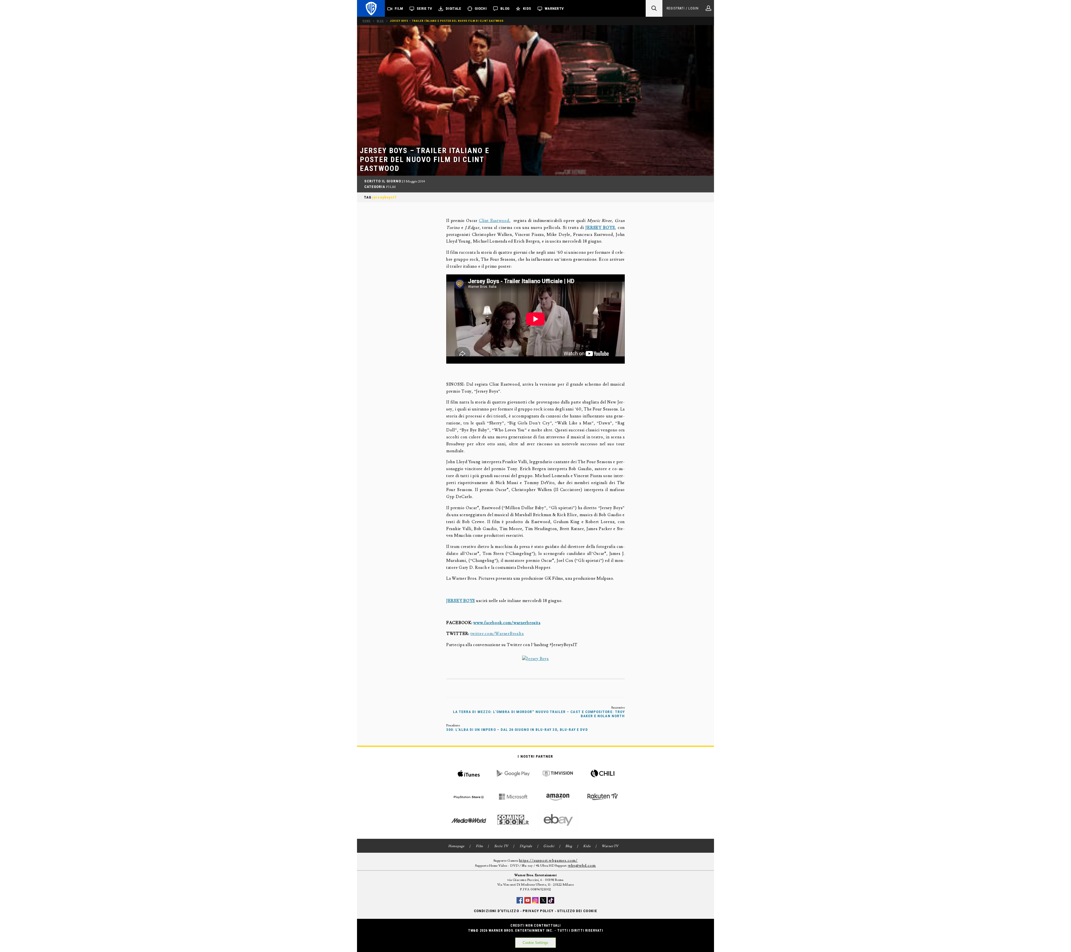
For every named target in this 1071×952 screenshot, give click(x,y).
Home (367, 20)
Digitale (453, 8)
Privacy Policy (538, 911)
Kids (527, 8)
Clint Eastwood (494, 220)
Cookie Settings (535, 943)
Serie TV (424, 8)
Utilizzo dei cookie (577, 911)
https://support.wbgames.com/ (548, 860)
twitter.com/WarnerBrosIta (497, 633)
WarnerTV (554, 8)
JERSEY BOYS (600, 227)
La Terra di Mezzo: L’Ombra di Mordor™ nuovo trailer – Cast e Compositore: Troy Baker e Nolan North (539, 714)
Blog (504, 8)
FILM (391, 187)
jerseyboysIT (384, 197)
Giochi (481, 8)
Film (399, 8)
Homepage (456, 846)
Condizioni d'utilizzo (496, 911)
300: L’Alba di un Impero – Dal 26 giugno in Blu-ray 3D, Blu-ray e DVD (517, 730)
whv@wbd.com (582, 865)
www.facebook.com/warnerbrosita (506, 622)
